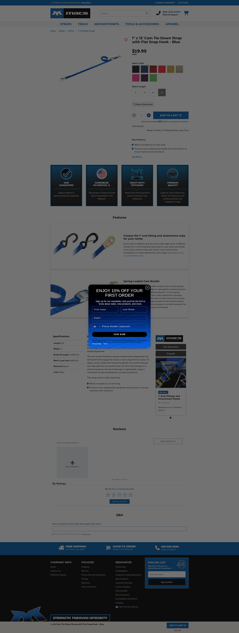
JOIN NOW (119, 334)
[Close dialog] (147, 288)
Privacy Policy (97, 344)
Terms (105, 344)
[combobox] (96, 326)
